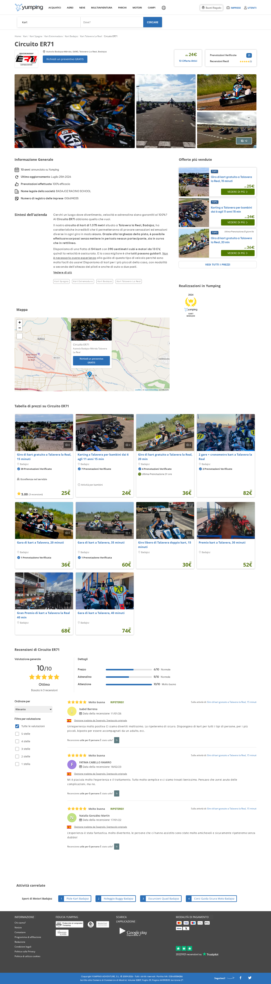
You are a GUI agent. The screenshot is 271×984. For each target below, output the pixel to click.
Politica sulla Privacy (25, 951)
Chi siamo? (20, 922)
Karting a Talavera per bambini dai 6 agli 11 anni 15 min (103, 457)
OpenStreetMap (151, 389)
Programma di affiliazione (28, 937)
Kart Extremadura (83, 281)
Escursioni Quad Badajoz (163, 898)
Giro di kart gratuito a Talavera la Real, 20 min (165, 457)
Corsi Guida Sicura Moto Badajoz (214, 898)
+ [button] (19, 322)
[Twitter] (250, 978)
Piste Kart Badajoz (78, 898)
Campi (151, 7)
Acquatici (54, 7)
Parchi (122, 7)
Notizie (18, 927)
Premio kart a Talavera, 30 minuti (222, 542)
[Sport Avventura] (29, 7)
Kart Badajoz (105, 281)
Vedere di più (236, 191)
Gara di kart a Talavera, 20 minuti (40, 542)
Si (117, 740)
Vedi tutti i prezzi (217, 264)
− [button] (19, 328)
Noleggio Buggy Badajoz (118, 898)
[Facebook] (240, 978)
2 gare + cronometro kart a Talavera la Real (225, 457)
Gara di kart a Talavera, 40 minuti (101, 613)
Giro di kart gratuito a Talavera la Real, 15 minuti (44, 457)
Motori (137, 7)
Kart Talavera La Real (129, 281)
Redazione (20, 941)
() (251, 61)
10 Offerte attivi (188, 61)
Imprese (236, 7)
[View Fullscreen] (19, 336)
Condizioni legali (23, 946)
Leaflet (138, 389)
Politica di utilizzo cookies (27, 956)
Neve (82, 7)
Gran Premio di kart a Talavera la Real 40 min (43, 615)
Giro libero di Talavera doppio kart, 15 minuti (164, 545)
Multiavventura (101, 7)
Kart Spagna (61, 281)
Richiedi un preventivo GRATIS (65, 59)
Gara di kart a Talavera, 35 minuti (101, 542)
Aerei (70, 7)
